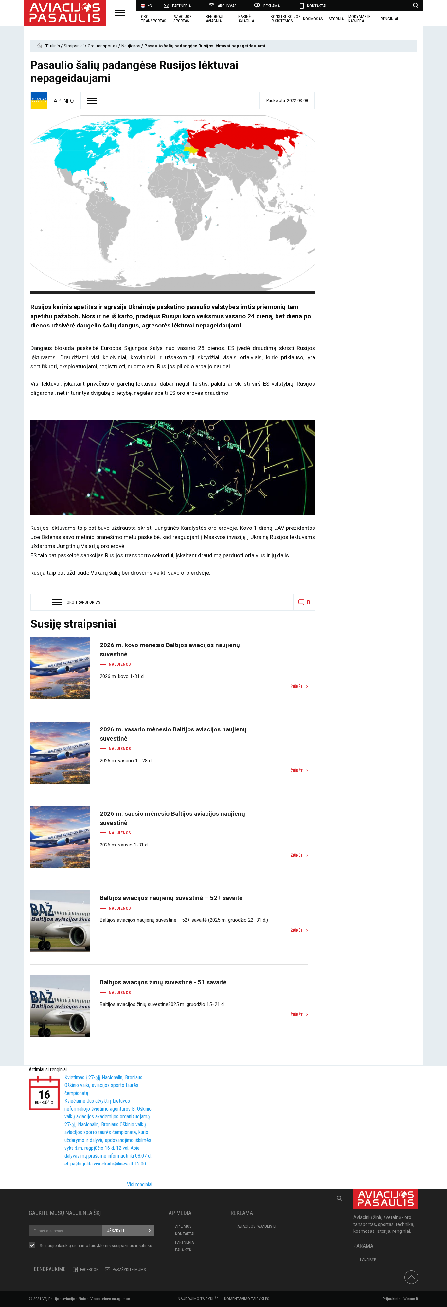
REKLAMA (271, 5)
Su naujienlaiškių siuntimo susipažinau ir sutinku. (96, 1245)
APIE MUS (183, 1226)
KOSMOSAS (313, 18)
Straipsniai (74, 45)
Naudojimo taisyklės (198, 1298)
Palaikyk (183, 1250)
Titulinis (53, 45)
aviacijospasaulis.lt (257, 1226)
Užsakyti (115, 1230)
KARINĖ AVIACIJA (246, 18)
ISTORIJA (336, 18)
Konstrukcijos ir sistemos (286, 18)
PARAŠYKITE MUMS (129, 1269)
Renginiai (389, 18)
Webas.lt (410, 1298)
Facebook (89, 1269)
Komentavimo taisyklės (246, 1298)
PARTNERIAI (182, 5)
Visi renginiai (139, 1184)
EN (150, 5)
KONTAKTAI (316, 5)
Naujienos (131, 45)
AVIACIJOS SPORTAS (182, 18)
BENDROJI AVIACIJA (214, 18)
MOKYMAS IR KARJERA (359, 18)
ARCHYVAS (227, 5)
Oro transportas (153, 18)
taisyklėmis (100, 1245)
